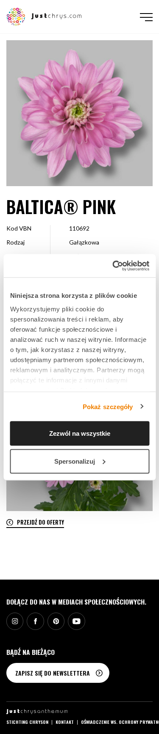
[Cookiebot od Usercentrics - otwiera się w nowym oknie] (113, 265)
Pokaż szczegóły (108, 406)
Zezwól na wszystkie (79, 433)
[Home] (44, 16)
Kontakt (65, 721)
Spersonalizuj (74, 461)
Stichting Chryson (27, 721)
